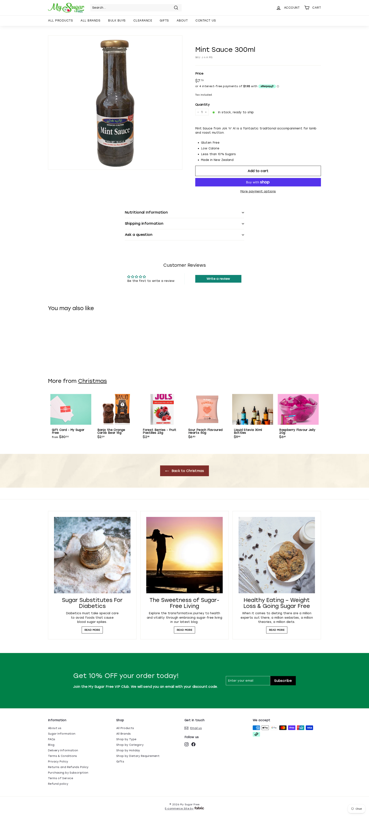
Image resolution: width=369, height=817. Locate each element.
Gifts (164, 20)
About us (54, 728)
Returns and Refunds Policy (68, 767)
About (182, 20)
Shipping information (144, 223)
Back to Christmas (187, 471)
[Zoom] (115, 103)
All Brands (90, 20)
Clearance (142, 20)
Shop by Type (126, 739)
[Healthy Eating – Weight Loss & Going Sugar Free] (277, 555)
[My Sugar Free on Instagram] (186, 744)
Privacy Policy (58, 761)
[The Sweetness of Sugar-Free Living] (184, 555)
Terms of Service (60, 778)
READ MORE (92, 629)
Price (199, 73)
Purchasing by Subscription (68, 772)
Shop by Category (130, 745)
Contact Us (205, 20)
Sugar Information (61, 733)
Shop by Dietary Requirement (138, 756)
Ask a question (138, 235)
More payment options (258, 191)
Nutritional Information (146, 212)
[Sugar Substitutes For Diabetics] (92, 555)
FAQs (51, 739)
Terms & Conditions (62, 756)
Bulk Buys (117, 20)
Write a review (218, 279)
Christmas (92, 381)
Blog (51, 745)
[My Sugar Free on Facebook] (193, 744)
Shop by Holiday (128, 750)
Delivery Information (63, 750)
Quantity (202, 104)
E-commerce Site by (179, 808)
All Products (60, 20)
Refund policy (58, 784)
